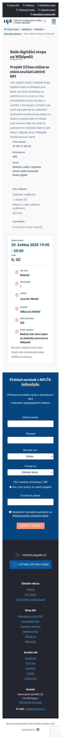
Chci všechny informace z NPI (30, 482)
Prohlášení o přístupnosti (30, 599)
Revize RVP (14, 5)
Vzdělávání (27, 29)
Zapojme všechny (30, 626)
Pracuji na (30, 466)
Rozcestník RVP (30, 621)
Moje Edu (30, 641)
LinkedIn (31, 668)
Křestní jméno (30, 417)
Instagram (30, 678)
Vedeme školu (31, 631)
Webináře (38, 29)
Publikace (29, 5)
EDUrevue (30, 636)
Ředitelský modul (47, 5)
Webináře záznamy (12, 34)
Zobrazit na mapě (31, 702)
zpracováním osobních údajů (31, 515)
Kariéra (30, 589)
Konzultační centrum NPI (44, 14)
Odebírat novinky (30, 525)
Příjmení (30, 433)
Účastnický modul (27, 10)
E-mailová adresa (30, 495)
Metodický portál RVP (30, 616)
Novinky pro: (30, 450)
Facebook (30, 658)
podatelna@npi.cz (35, 708)
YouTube (30, 663)
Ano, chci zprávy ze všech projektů (31, 487)
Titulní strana (13, 29)
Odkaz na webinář (30, 311)
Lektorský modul (48, 10)
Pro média (30, 594)
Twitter (30, 673)
